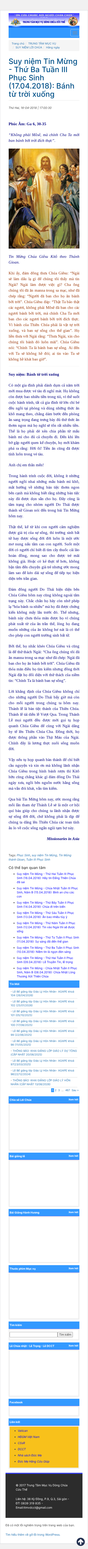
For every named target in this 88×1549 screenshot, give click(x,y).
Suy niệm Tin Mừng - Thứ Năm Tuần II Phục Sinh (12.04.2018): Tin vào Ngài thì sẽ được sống (46, 927)
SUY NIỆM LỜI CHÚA (29, 47)
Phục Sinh (23, 855)
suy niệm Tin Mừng (44, 855)
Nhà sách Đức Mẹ (30, 1455)
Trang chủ (18, 43)
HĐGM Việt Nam (28, 1437)
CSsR (21, 1443)
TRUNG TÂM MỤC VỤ (42, 43)
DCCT (22, 1449)
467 (67, 1090)
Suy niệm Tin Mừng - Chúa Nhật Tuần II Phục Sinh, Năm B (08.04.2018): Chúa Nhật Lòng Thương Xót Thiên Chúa (47, 972)
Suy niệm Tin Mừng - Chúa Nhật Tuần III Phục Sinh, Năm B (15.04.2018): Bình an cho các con (47, 892)
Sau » (75, 1090)
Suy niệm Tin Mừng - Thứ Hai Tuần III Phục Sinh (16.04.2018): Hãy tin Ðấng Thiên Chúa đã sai (46, 878)
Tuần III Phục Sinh (38, 859)
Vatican (23, 1430)
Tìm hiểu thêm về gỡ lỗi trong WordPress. (33, 1534)
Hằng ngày (53, 47)
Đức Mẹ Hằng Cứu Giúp (34, 1461)
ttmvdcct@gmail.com (38, 1507)
